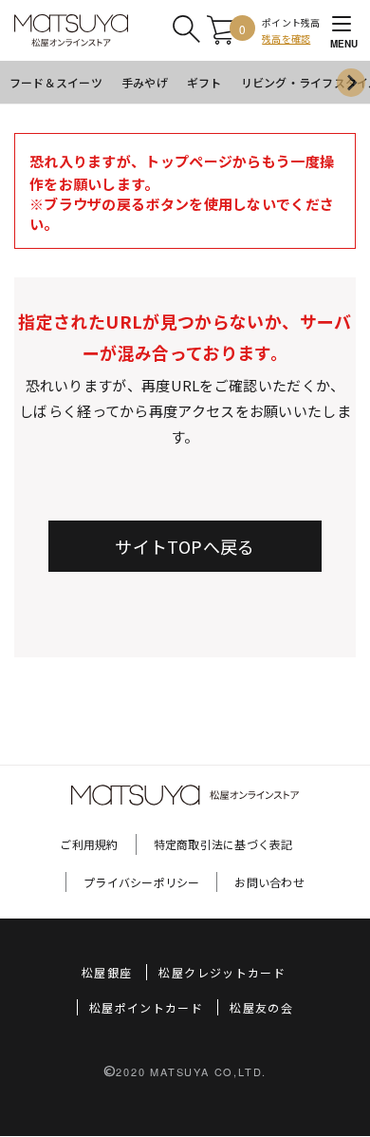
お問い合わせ (269, 882)
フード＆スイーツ (55, 82)
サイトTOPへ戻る (184, 546)
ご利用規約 (89, 844)
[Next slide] (351, 82)
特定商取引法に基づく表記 (223, 844)
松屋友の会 (261, 1007)
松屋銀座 (107, 972)
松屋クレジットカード (222, 972)
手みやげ (144, 82)
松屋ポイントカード (146, 1007)
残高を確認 (286, 38)
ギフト (204, 82)
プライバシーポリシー (141, 882)
